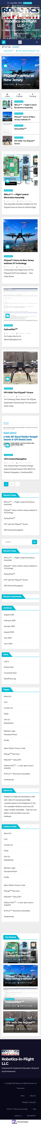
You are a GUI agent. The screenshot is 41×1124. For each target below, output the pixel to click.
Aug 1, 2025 (10, 463)
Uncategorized (8, 72)
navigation (15, 47)
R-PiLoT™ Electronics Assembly (17, 774)
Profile (6, 740)
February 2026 (10, 620)
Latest (7, 96)
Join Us (7, 720)
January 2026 (9, 626)
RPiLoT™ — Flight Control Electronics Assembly (17, 955)
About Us (7, 696)
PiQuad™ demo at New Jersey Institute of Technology (20, 978)
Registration (9, 723)
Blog (34, 1109)
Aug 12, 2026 (10, 201)
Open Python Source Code (14, 748)
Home (22, 1096)
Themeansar (20, 1088)
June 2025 (8, 644)
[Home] (4, 42)
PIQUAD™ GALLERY (12, 760)
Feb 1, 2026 (10, 333)
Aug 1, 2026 (9, 84)
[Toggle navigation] (20, 42)
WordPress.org (10, 679)
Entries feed (8, 667)
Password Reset (10, 734)
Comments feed (10, 673)
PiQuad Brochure (12, 754)
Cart (5, 702)
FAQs (6, 714)
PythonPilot (10, 329)
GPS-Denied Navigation (15, 459)
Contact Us (8, 708)
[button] (36, 42)
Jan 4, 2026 (10, 396)
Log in (6, 661)
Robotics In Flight (24, 84)
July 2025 (8, 638)
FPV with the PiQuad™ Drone (18, 392)
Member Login (9, 731)
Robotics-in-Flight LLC (20, 23)
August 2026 (9, 615)
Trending (32, 96)
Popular (19, 96)
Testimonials (9, 780)
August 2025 (9, 632)
